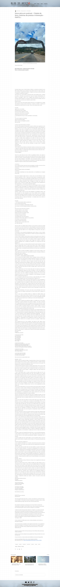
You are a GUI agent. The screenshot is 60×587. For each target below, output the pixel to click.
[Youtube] (26, 582)
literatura (32, 544)
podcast (20, 544)
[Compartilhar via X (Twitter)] (17, 549)
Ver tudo (48, 554)
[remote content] (30, 79)
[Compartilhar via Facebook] (15, 549)
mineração (24, 544)
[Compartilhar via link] (21, 549)
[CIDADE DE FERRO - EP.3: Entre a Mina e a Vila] (17, 559)
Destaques (19, 546)
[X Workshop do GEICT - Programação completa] (43, 559)
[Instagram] (31, 582)
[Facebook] (34, 582)
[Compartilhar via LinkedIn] (19, 549)
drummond (28, 544)
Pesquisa (22, 546)
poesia (36, 544)
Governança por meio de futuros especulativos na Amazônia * (29, 564)
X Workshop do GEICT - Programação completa (42, 564)
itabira (39, 544)
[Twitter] (29, 582)
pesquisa (16, 544)
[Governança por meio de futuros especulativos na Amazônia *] (30, 559)
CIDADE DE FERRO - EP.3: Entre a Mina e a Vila (16, 564)
